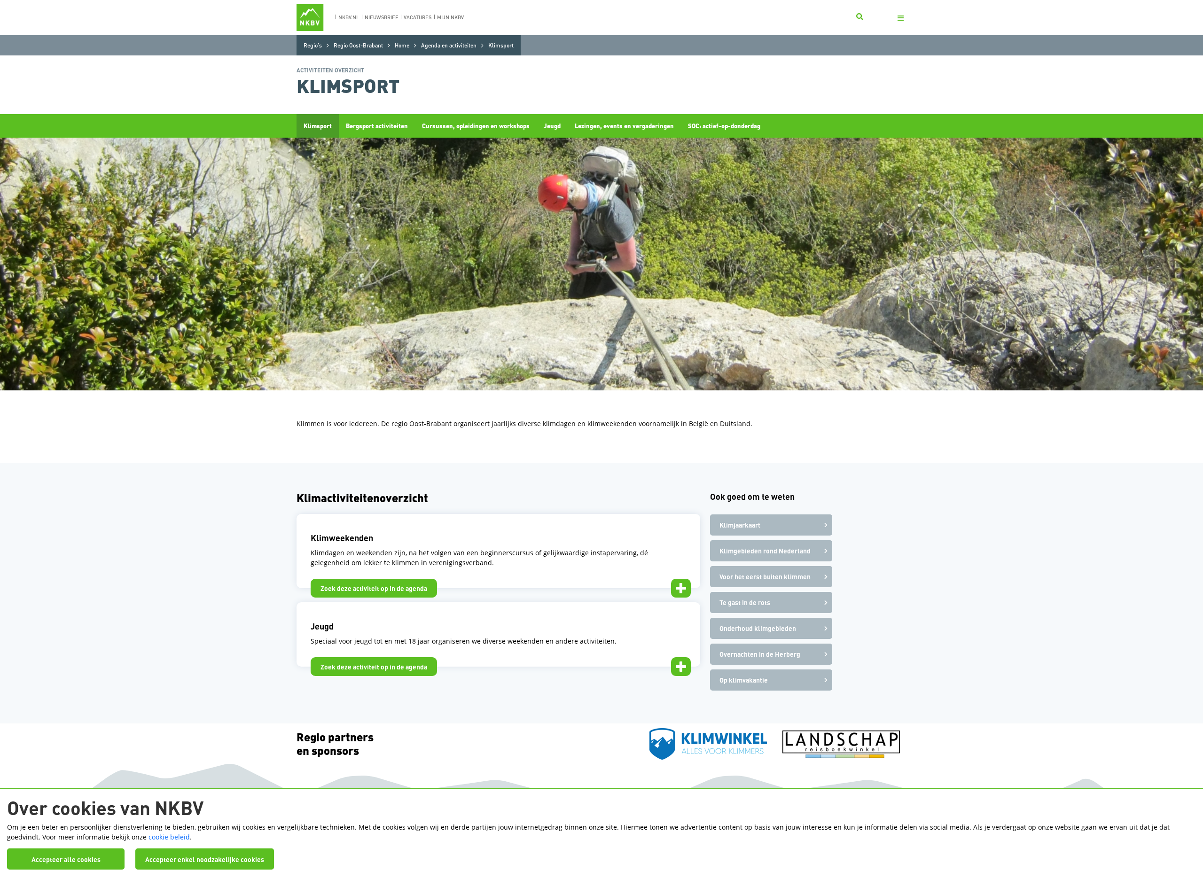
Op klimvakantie (743, 680)
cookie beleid (169, 836)
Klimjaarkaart (739, 525)
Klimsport (318, 126)
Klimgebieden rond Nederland (765, 550)
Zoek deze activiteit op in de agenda (373, 588)
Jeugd (552, 126)
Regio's (313, 45)
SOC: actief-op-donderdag (724, 126)
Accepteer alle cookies (66, 859)
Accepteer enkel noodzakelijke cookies (204, 859)
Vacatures (417, 17)
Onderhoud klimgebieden (757, 628)
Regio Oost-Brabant (358, 45)
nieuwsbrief (381, 17)
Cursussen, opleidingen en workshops (476, 126)
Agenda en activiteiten (449, 45)
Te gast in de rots (744, 602)
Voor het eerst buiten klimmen (765, 576)
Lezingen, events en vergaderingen (624, 126)
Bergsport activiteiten (377, 126)
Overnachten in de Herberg (759, 654)
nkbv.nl (348, 17)
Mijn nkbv (450, 17)
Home (402, 45)
